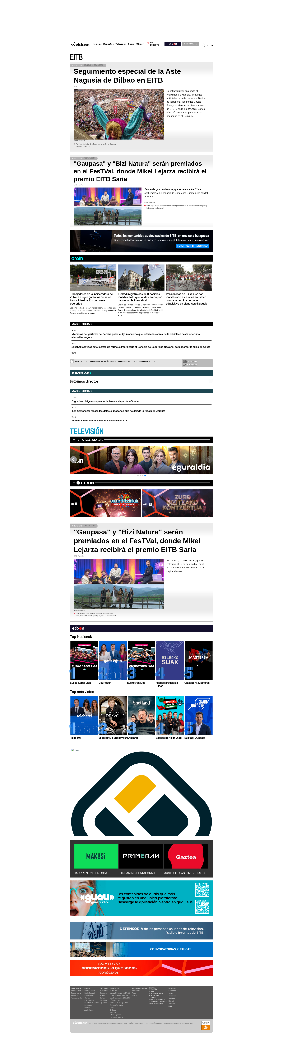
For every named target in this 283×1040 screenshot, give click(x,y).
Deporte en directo (116, 1017)
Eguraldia (103, 1003)
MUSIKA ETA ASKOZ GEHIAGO (184, 873)
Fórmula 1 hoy (115, 1000)
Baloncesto (114, 1012)
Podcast (87, 1008)
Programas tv (76, 993)
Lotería (152, 997)
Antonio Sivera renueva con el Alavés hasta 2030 (100, 420)
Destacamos (89, 440)
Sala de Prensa (156, 1003)
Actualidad (103, 990)
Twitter (170, 993)
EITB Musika (89, 1000)
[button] (138, 475)
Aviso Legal (122, 1023)
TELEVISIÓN (87, 431)
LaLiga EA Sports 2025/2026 (120, 993)
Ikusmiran (103, 1000)
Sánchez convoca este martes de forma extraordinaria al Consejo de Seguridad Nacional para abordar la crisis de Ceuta (140, 346)
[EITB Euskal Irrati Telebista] (80, 43)
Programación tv (77, 990)
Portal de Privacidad (109, 1023)
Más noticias (81, 324)
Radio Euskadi (89, 993)
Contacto (180, 1023)
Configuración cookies (153, 1023)
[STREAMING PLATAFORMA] (141, 856)
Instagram (172, 996)
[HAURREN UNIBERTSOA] (96, 856)
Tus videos (192, 365)
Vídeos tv (74, 995)
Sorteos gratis (156, 994)
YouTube (171, 1004)
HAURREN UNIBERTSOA (90, 873)
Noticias (97, 44)
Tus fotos (192, 361)
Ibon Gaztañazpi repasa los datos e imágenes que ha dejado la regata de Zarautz (118, 410)
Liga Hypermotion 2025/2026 (120, 998)
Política (102, 995)
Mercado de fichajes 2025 (119, 1003)
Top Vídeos (136, 990)
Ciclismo (113, 1010)
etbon (87, 483)
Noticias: (104, 988)
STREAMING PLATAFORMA (137, 873)
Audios (134, 995)
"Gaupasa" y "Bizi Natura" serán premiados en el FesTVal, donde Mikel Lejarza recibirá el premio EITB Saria (140, 171)
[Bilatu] (203, 45)
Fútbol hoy (113, 990)
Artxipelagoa (88, 1010)
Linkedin (171, 1001)
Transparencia (169, 1023)
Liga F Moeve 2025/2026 (119, 995)
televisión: (76, 988)
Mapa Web (189, 1023)
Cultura (102, 998)
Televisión (120, 44)
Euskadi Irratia (89, 990)
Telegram (171, 998)
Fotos (134, 993)
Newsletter (172, 988)
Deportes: (114, 988)
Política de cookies (136, 1023)
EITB (76, 57)
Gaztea (87, 998)
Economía (103, 993)
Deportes (108, 44)
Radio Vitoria (88, 995)
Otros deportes (115, 1015)
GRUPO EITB (190, 44)
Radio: (87, 988)
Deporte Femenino (116, 1005)
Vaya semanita (76, 998)
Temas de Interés (156, 999)
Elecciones (154, 995)
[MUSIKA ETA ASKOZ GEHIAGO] (186, 856)
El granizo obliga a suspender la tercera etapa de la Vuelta (105, 401)
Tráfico (152, 992)
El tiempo (153, 990)
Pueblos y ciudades (158, 1001)
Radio (131, 44)
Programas (88, 1005)
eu (208, 45)
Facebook (172, 991)
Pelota (112, 1008)
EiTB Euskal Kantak (91, 1003)
